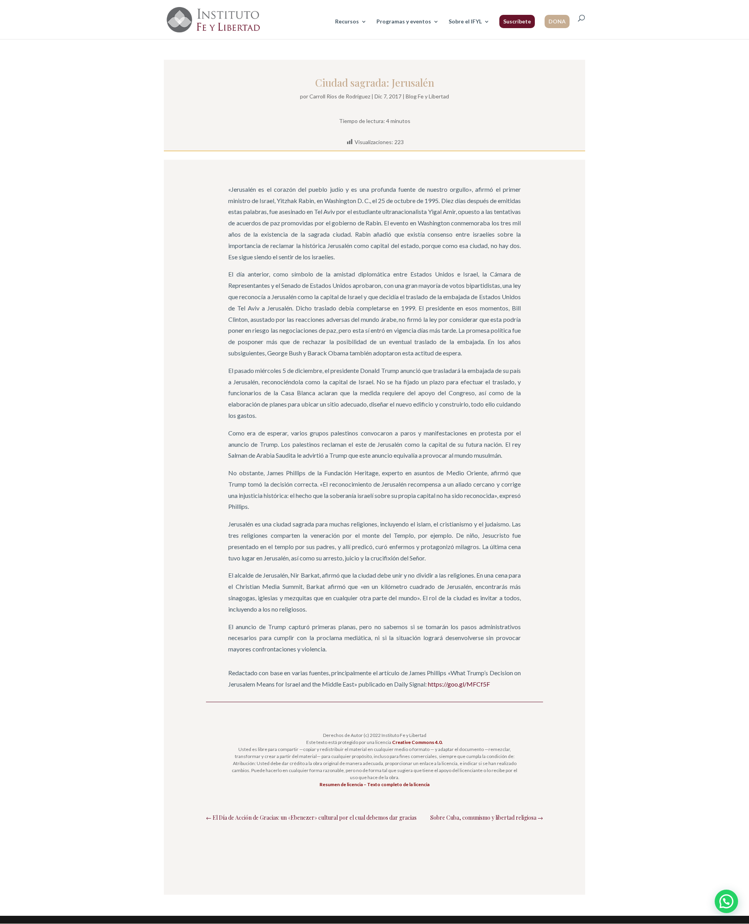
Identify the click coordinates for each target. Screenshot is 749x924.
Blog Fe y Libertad (427, 96)
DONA (557, 21)
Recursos (347, 22)
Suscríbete (517, 21)
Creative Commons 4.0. (417, 742)
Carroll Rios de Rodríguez (339, 96)
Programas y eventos (403, 22)
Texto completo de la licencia (398, 784)
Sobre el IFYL (465, 22)
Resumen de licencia (341, 784)
